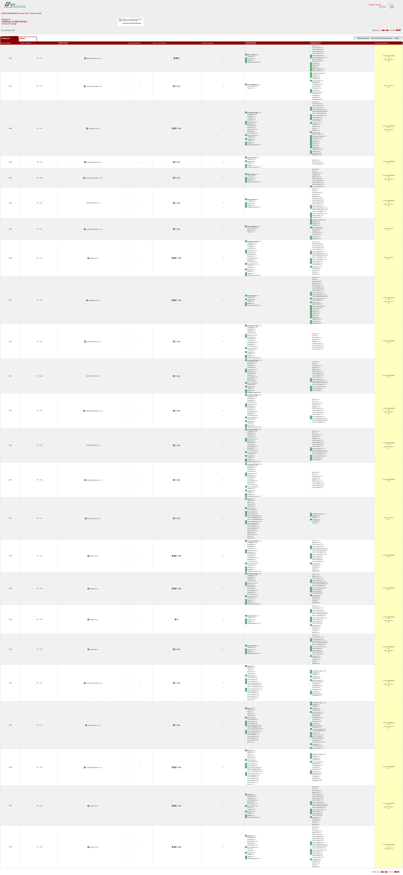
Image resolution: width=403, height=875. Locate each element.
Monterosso (315, 92)
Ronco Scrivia (315, 59)
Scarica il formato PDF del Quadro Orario (381, 38)
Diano (313, 145)
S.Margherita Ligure (252, 62)
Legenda (396, 38)
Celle (313, 128)
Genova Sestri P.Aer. (317, 115)
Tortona (314, 63)
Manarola (314, 97)
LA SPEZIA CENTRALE (92, 86)
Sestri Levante (316, 80)
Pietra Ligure (315, 138)
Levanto (314, 90)
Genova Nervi (315, 47)
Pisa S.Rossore (316, 748)
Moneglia (314, 82)
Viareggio (314, 744)
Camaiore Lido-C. (316, 742)
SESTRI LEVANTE (92, 518)
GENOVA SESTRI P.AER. (92, 411)
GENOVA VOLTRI (91, 203)
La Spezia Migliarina (317, 730)
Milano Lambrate (316, 70)
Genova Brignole (316, 55)
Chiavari (249, 58)
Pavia (313, 67)
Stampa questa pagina (363, 38)
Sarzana (314, 733)
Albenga (314, 141)
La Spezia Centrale (317, 729)
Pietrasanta (315, 740)
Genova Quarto (316, 51)
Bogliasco (314, 176)
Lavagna (249, 56)
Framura (314, 86)
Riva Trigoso (250, 133)
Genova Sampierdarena (318, 111)
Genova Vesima (316, 561)
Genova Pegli (315, 117)
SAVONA (92, 258)
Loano (313, 140)
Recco (314, 45)
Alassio (314, 143)
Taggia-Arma (315, 149)
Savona (314, 132)
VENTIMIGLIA (92, 128)
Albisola (314, 130)
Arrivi (22, 38)
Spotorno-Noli (315, 134)
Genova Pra (315, 119)
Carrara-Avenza (316, 734)
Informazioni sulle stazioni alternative (132, 23)
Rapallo (249, 60)
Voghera (314, 65)
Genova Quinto (316, 49)
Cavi (248, 265)
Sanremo (314, 151)
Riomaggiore (315, 99)
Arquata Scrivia (316, 61)
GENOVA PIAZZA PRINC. (92, 178)
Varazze (314, 126)
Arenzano (314, 123)
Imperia (314, 147)
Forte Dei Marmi (316, 738)
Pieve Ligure (315, 173)
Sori (313, 171)
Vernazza (314, 93)
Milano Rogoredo (316, 68)
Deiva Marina (315, 84)
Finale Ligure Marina (317, 136)
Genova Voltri (315, 120)
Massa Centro (315, 736)
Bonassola (315, 88)
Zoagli (248, 140)
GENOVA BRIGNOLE (92, 162)
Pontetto (314, 175)
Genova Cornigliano (317, 113)
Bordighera (315, 153)
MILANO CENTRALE (92, 58)
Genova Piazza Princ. (317, 57)
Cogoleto (314, 124)
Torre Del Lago (316, 745)
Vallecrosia (315, 154)
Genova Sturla (316, 53)
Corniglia (314, 95)
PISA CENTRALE (92, 725)
